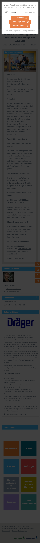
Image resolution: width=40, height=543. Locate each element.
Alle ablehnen (19, 18)
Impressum (17, 31)
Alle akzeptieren (19, 26)
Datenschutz (9, 31)
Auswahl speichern (19, 22)
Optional (13, 12)
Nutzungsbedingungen (28, 31)
